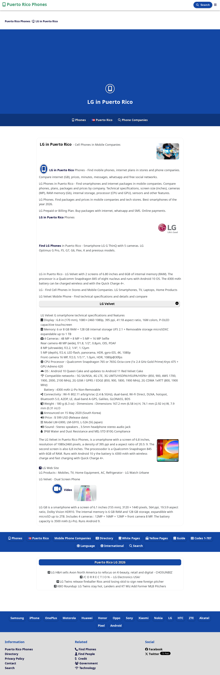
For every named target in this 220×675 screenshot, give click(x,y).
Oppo (116, 618)
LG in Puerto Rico (61, 170)
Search (205, 5)
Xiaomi (143, 618)
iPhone (34, 618)
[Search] (198, 5)
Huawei (86, 618)
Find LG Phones (50, 246)
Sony (129, 618)
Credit (82, 658)
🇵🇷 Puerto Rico (101, 120)
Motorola (69, 618)
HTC (180, 618)
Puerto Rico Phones (27, 4)
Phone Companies (134, 120)
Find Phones (87, 649)
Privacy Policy (14, 658)
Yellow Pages (158, 538)
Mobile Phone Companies (72, 538)
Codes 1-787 (202, 538)
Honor (102, 618)
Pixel (101, 625)
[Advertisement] (110, 58)
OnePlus (51, 618)
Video (67, 490)
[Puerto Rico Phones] (215, 5)
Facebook (155, 649)
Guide (180, 538)
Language (87, 546)
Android (116, 625)
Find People (86, 654)
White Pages (130, 538)
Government (88, 663)
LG (170, 618)
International (113, 546)
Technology (87, 668)
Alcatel (204, 618)
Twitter (154, 654)
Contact (10, 663)
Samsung (17, 618)
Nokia (158, 618)
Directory (106, 538)
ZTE (191, 618)
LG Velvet (107, 304)
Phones (80, 120)
